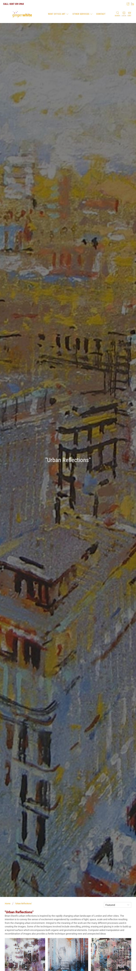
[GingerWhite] (22, 14)
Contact (100, 14)
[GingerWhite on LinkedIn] (132, 3)
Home (7, 904)
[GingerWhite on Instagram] (128, 3)
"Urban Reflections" (23, 904)
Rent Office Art (56, 14)
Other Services (81, 14)
